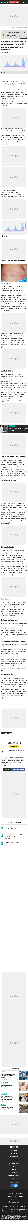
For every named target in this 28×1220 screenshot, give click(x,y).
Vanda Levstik (9, 52)
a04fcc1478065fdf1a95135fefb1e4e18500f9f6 (15, 751)
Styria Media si (21, 1206)
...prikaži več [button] (4, 765)
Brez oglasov (14, 2)
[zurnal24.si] (4, 2)
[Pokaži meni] (26, 2)
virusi (10, 733)
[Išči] (20, 2)
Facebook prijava (18, 769)
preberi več (14, 747)
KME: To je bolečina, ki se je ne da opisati (18, 429)
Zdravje (7, 831)
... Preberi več (24, 1218)
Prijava (7, 769)
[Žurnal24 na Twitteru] (16, 1185)
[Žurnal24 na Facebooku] (12, 1185)
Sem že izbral (23, 38)
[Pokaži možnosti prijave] (23, 2)
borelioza (4, 733)
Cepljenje (12, 425)
